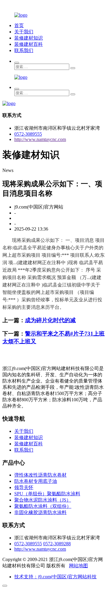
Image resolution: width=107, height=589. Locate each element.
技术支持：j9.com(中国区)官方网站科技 (55, 576)
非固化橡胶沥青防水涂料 (40, 512)
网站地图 (78, 565)
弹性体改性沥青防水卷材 (40, 474)
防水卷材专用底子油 (35, 481)
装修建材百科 (28, 44)
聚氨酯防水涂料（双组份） (42, 506)
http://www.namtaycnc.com (40, 139)
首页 (19, 25)
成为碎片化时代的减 (50, 320)
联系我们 (23, 50)
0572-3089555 (28, 134)
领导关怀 (23, 487)
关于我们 (23, 31)
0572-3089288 (57, 543)
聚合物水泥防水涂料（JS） (42, 499)
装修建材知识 (28, 37)
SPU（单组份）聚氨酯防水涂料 (47, 493)
